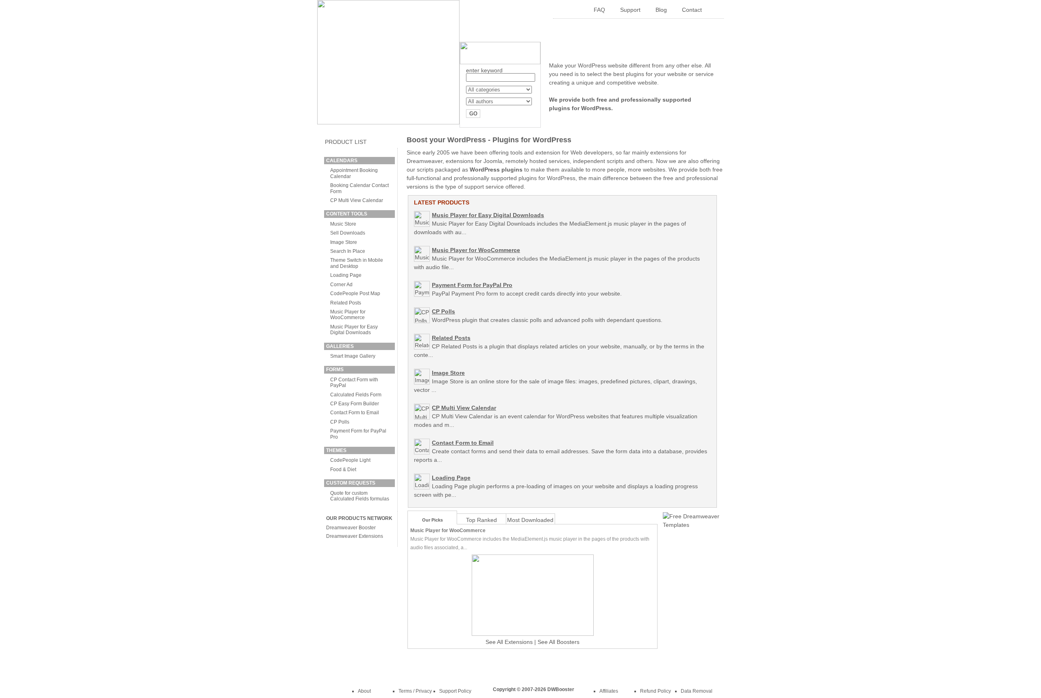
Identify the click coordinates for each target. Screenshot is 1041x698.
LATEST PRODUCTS (441, 202)
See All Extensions (509, 642)
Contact (692, 10)
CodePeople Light (350, 460)
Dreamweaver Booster (351, 528)
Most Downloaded (530, 520)
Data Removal (696, 691)
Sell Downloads (347, 233)
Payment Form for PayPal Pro (472, 285)
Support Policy (455, 691)
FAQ (599, 10)
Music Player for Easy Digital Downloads (354, 329)
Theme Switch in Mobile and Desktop (356, 263)
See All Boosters (558, 642)
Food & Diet (343, 469)
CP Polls (339, 422)
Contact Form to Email (354, 412)
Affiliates (608, 691)
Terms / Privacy (415, 691)
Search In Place (347, 251)
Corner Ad (341, 284)
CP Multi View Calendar (356, 200)
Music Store (343, 224)
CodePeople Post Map (355, 293)
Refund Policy (655, 691)
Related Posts (345, 303)
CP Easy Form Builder (354, 404)
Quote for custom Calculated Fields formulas (359, 496)
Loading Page (346, 275)
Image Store (343, 242)
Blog (661, 10)
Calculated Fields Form (355, 395)
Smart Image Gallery (352, 356)
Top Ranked (481, 520)
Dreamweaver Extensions (354, 536)
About (364, 691)
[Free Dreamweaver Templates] (691, 525)
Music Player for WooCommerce (348, 314)
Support (630, 10)
